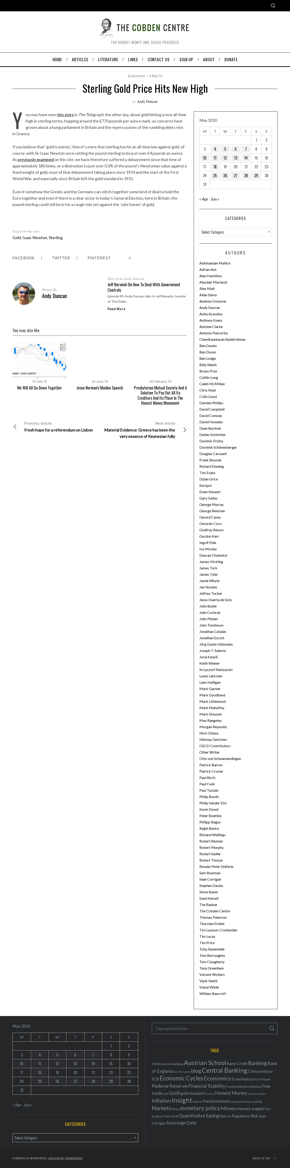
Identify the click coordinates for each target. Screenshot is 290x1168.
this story (65, 114)
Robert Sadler (210, 854)
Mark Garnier (210, 688)
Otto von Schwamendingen (220, 758)
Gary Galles (208, 498)
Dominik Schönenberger (218, 447)
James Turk (208, 568)
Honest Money (231, 1093)
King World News (240, 1101)
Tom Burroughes (212, 955)
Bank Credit (237, 1063)
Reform (225, 1116)
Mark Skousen (210, 714)
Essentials (240, 1079)
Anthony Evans (210, 320)
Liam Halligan (210, 682)
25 (215, 175)
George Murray (211, 504)
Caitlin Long (208, 377)
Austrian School (205, 1062)
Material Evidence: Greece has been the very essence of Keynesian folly (139, 430)
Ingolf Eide (207, 542)
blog (196, 1071)
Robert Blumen (211, 841)
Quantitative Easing (199, 1115)
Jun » (214, 198)
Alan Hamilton (210, 276)
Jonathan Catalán (212, 631)
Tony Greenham (211, 968)
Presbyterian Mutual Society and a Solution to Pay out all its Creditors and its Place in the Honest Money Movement (160, 395)
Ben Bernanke (181, 1071)
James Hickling (211, 561)
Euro (253, 1079)
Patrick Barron (210, 765)
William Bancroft (212, 993)
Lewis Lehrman (210, 676)
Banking (257, 1063)
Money (229, 1108)
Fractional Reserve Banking (243, 1086)
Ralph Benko (209, 828)
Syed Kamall (208, 898)
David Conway (210, 415)
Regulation (241, 1116)
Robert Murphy (211, 847)
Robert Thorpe (211, 860)
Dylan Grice (208, 479)
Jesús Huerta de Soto (215, 599)
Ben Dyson (207, 352)
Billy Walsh (208, 364)
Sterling (56, 237)
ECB (155, 1079)
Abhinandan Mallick (215, 263)
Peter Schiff (171, 1116)
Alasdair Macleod (213, 282)
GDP (165, 1093)
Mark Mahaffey (211, 707)
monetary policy (200, 1108)
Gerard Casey (210, 517)
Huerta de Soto (257, 1093)
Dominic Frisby (211, 441)
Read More (116, 309)
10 (204, 158)
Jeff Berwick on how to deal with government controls (144, 287)
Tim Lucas (207, 936)
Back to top (261, 1158)
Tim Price (207, 942)
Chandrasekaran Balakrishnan (222, 339)
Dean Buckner (210, 428)
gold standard (192, 1093)
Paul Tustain (208, 790)
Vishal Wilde (209, 987)
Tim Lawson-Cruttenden (218, 930)
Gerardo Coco (210, 523)
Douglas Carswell (213, 453)
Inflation (161, 1100)
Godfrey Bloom (211, 530)
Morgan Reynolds (213, 727)
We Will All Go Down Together (39, 388)
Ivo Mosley (208, 549)
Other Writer (209, 752)
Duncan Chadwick (213, 555)
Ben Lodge (207, 358)
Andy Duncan (147, 101)
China (253, 1071)
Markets (161, 1108)
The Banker (208, 904)
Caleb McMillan (212, 384)
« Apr (203, 198)
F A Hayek (264, 1079)
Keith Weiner (209, 663)
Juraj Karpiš (208, 657)
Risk (254, 1115)
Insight (182, 1100)
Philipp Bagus (210, 822)
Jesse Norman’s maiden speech (100, 388)
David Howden (211, 422)
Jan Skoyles (208, 587)
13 (235, 158)
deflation (266, 1071)
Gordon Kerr (209, 536)
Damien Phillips (211, 403)
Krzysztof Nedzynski (215, 669)
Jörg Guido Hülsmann (216, 644)
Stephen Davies (211, 885)
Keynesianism (216, 1101)
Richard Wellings (212, 835)
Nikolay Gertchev (213, 739)
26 (225, 175)
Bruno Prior (208, 371)
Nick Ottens (209, 733)
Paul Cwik (207, 784)
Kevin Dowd (208, 809)
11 (215, 158)
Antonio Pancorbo (213, 333)
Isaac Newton (34, 237)
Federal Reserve (170, 1086)
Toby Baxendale (212, 949)
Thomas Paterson (213, 917)
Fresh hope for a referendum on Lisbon (58, 426)
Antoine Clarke (211, 326)
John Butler (208, 606)
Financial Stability (206, 1086)
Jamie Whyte (209, 580)
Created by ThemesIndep (65, 1158)
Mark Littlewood (212, 701)
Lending (257, 1101)
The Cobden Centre (214, 911)
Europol (205, 485)
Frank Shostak (210, 460)
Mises (175, 1109)
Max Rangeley (210, 720)
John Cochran (209, 612)
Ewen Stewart (210, 492)
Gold (16, 237)
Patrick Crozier (211, 771)
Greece (209, 1093)
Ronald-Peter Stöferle (216, 866)
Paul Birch (207, 777)
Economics (136, 76)
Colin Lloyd (208, 396)
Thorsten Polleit (212, 923)
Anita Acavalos (211, 314)
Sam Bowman (209, 873)
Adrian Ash (207, 269)
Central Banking (224, 1070)
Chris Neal (207, 390)
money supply (250, 1108)
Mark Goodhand (212, 695)
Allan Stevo (208, 295)
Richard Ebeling (211, 466)
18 (215, 166)
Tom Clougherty (212, 962)
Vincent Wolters (212, 974)
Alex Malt (207, 288)
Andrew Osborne (212, 301)
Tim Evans (207, 472)
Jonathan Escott (211, 638)
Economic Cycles (181, 1078)
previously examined (36, 159)
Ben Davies (208, 345)
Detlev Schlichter (212, 434)
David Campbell (212, 409)
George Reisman (212, 511)
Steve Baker (208, 892)
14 (246, 158)
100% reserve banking (167, 1064)
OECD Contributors (215, 746)
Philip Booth (209, 796)
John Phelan (208, 619)
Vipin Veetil (208, 981)
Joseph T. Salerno (212, 650)
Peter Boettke (210, 815)
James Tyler (208, 574)
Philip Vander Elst (213, 803)
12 (225, 158)
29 (256, 175)
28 (246, 175)
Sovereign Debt (181, 1122)
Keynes (197, 1101)
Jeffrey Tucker (210, 593)
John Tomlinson (211, 625)
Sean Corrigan (210, 879)
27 (235, 175)
